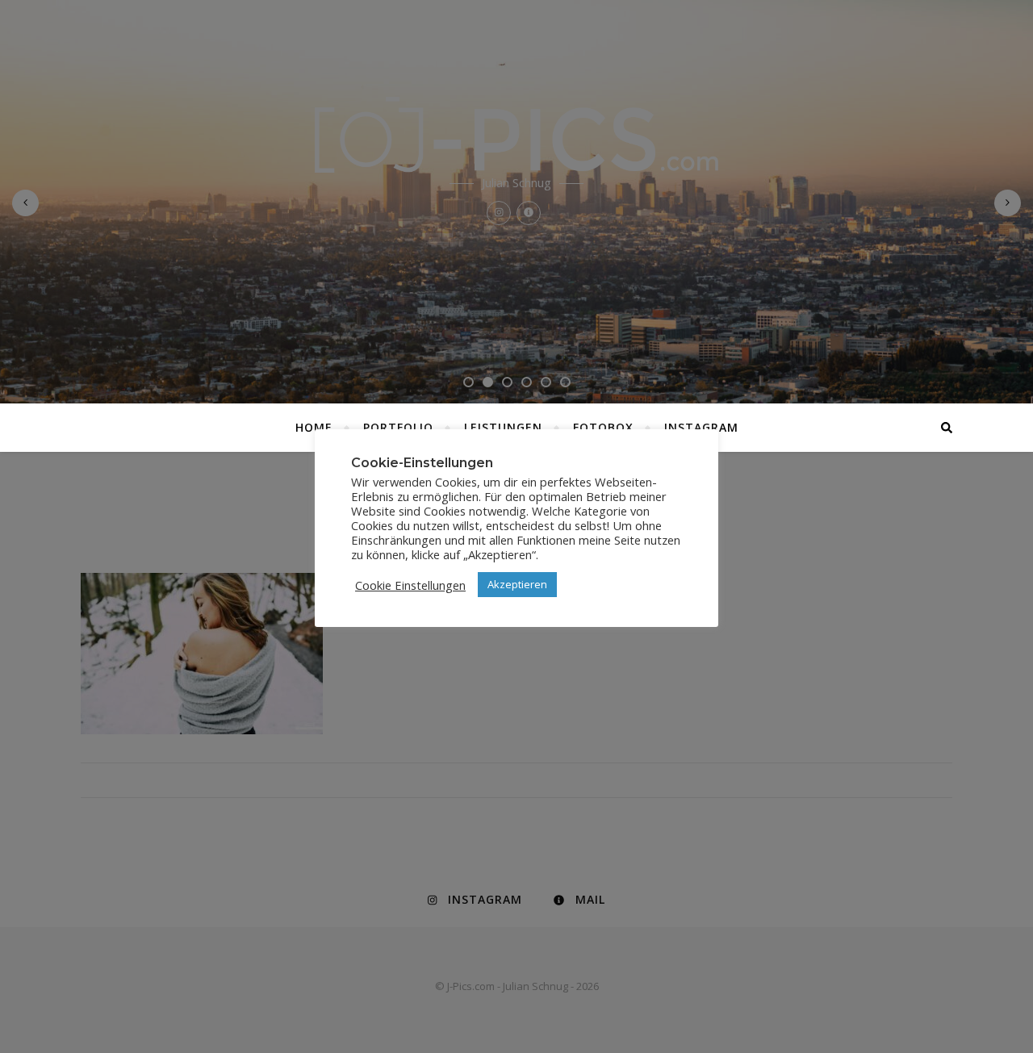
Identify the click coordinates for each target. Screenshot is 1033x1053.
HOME (313, 427)
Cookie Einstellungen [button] (410, 585)
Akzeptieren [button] (517, 584)
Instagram (701, 427)
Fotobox (603, 427)
